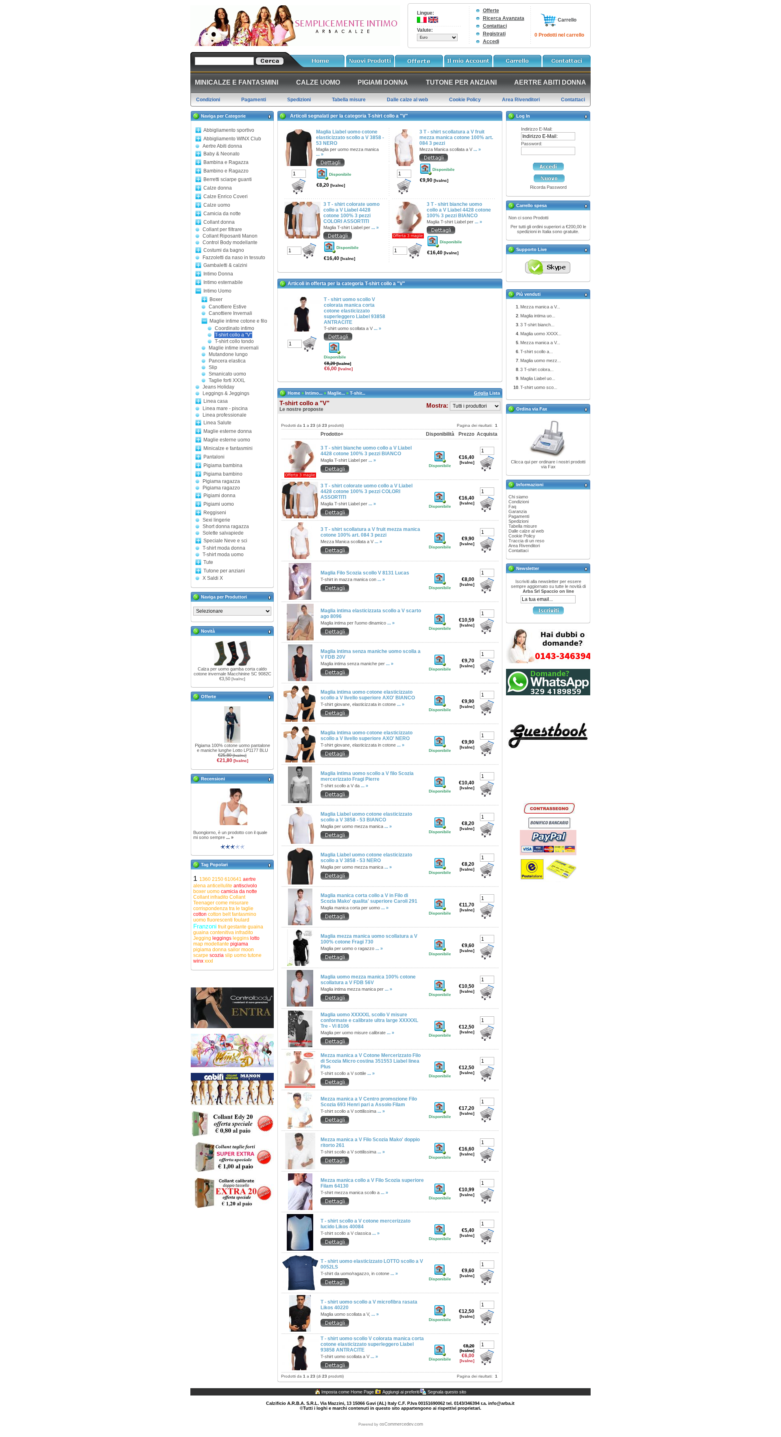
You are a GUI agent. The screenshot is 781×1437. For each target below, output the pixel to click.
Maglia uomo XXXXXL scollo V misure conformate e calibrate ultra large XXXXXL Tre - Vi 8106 (369, 1020)
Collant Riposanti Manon (230, 236)
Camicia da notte (222, 213)
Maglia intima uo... (537, 315)
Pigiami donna (219, 495)
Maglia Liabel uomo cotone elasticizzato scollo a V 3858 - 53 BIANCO (366, 817)
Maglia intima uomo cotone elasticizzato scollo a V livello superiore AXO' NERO (366, 735)
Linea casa (215, 401)
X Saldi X (213, 578)
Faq (512, 506)
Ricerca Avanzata (503, 18)
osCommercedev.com (401, 1424)
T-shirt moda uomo (223, 554)
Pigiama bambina (222, 465)
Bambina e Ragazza (226, 162)
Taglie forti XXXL (227, 380)
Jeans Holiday (218, 387)
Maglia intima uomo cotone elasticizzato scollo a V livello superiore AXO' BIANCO (368, 695)
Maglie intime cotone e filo (238, 321)
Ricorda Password (548, 187)
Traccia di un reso (526, 540)
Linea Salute (217, 423)
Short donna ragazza (226, 526)
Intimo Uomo (217, 291)
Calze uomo (216, 205)
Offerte (491, 10)
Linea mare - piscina (225, 408)
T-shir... (357, 393)
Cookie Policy (521, 535)
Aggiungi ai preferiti (400, 1391)
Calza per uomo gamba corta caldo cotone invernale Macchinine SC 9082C (232, 671)
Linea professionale (225, 415)
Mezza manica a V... (540, 306)
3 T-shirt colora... (537, 369)
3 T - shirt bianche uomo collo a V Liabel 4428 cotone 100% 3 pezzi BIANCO (459, 209)
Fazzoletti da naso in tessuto (234, 257)
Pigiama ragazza (221, 481)
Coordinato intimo (234, 328)
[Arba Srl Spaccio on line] (295, 44)
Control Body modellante (230, 242)
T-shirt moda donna (224, 548)
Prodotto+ (332, 434)
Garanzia (517, 511)
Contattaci (495, 26)
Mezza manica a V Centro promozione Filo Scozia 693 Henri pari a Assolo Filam (369, 1101)
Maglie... (336, 393)
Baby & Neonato (221, 154)
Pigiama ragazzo (221, 488)
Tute (208, 562)
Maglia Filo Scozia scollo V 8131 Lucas (365, 573)
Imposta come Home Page (347, 1391)
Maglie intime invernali (234, 348)
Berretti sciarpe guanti (227, 179)
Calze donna (217, 188)
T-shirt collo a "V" (233, 335)
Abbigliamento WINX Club (232, 139)
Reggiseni (214, 512)
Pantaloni (214, 457)
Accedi (491, 41)
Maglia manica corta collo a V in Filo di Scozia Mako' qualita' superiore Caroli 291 (369, 898)
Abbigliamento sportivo (228, 130)
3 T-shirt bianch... (537, 324)
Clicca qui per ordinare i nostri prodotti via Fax (548, 464)
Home (294, 393)
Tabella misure (522, 526)
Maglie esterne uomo (226, 440)
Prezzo (466, 434)
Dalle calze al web (526, 531)
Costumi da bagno (223, 250)
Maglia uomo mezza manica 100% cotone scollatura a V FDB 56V (368, 979)
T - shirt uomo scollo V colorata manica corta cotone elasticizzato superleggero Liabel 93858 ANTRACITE (354, 311)
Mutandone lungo (228, 354)
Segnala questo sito (447, 1391)
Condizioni (518, 501)
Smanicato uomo (227, 374)
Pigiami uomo (218, 504)
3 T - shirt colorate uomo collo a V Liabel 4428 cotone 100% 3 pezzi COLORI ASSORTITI (351, 212)
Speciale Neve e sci (225, 541)
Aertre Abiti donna (222, 146)
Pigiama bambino (222, 474)
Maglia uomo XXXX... (540, 333)
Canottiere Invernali (230, 313)
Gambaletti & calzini (225, 265)
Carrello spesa (531, 205)
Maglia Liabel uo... (537, 378)
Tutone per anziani (224, 571)
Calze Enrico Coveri (225, 196)
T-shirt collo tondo (234, 341)
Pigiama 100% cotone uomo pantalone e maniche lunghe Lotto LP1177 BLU (232, 748)
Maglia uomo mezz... (540, 360)
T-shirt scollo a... (536, 351)
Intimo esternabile (223, 282)
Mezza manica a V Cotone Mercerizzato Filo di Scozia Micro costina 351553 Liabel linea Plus (371, 1061)
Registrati (494, 34)
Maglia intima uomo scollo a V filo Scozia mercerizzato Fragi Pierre (367, 776)
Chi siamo (518, 496)
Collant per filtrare (222, 229)
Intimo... (314, 393)
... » (229, 837)
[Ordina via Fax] (548, 457)
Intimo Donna (218, 274)
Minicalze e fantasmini (228, 448)
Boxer (216, 299)
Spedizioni (518, 521)
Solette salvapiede (223, 533)
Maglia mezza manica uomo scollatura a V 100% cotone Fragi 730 (369, 939)
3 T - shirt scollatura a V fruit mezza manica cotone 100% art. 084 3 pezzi (456, 137)
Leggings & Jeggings (226, 393)
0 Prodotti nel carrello (559, 35)
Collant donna (219, 222)
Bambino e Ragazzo (226, 171)
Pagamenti (518, 516)
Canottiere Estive (228, 307)
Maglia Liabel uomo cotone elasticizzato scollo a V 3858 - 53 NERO (350, 137)
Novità (208, 631)
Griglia (481, 393)
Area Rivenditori (524, 545)
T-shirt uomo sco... (538, 387)
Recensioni (213, 778)
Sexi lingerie (216, 520)
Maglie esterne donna (227, 431)
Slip (213, 367)
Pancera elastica (227, 361)
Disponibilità (440, 434)
